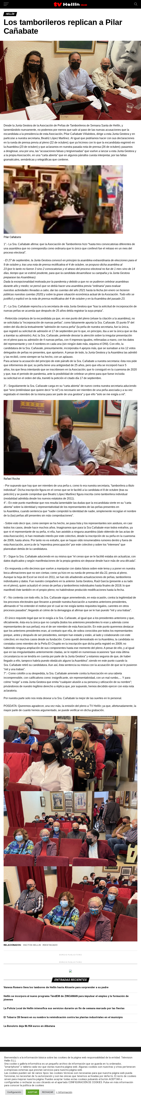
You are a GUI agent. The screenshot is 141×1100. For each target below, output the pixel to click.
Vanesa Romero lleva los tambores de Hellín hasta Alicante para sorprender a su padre (56, 987)
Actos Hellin (33, 945)
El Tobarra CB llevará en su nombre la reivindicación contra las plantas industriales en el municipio (63, 1017)
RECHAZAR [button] (47, 1092)
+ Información (64, 1092)
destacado (50, 945)
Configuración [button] (14, 1092)
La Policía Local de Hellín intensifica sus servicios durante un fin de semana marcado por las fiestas (64, 1008)
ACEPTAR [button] (32, 1092)
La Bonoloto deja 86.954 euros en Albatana (29, 1026)
